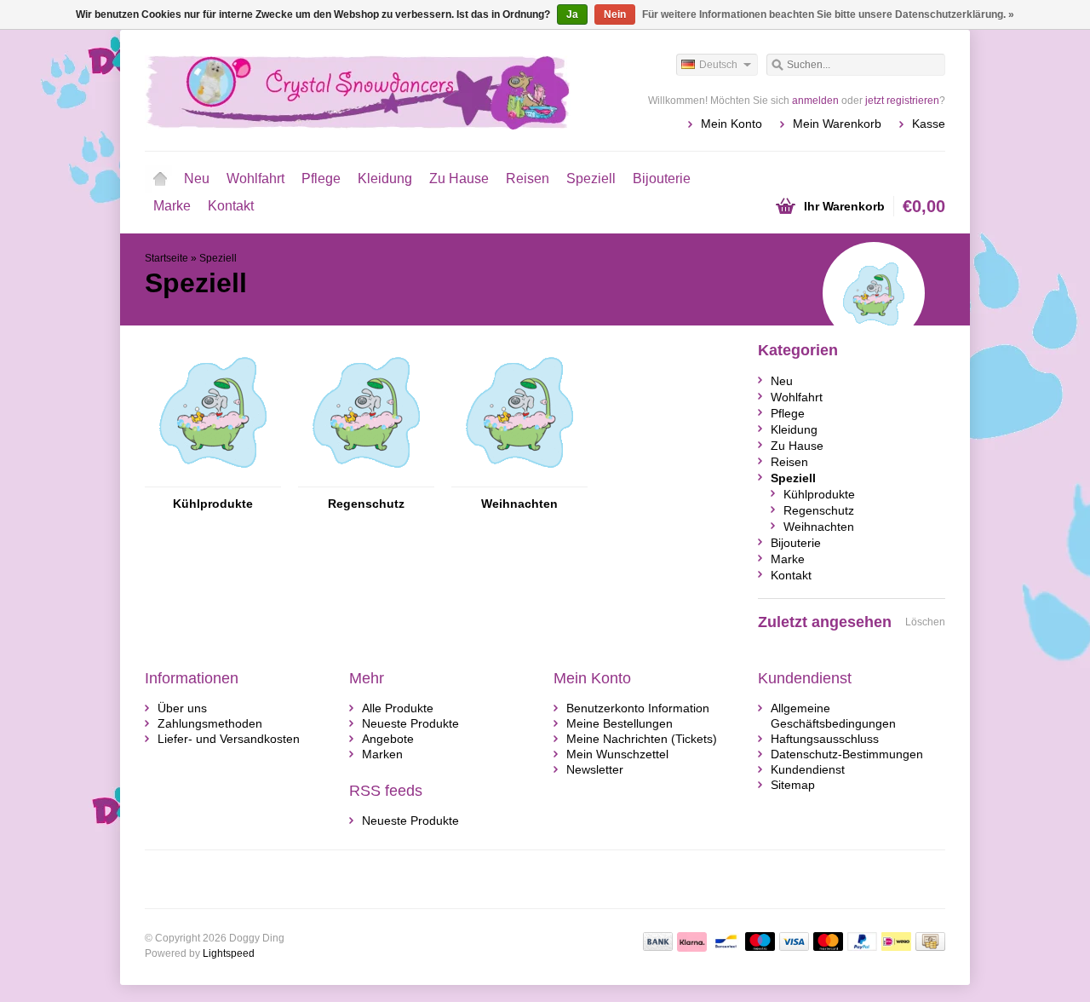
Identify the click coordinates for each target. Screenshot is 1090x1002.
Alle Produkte (397, 708)
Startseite (160, 179)
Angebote (388, 739)
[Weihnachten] (519, 479)
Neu (196, 178)
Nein (615, 14)
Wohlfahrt (255, 178)
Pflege (321, 178)
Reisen (527, 178)
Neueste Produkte (410, 723)
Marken (382, 754)
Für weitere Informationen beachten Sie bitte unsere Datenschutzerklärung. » (828, 14)
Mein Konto (731, 123)
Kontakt (231, 206)
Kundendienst (808, 769)
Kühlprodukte (213, 503)
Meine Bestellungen (619, 723)
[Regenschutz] (366, 479)
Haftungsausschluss (825, 739)
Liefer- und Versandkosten (229, 739)
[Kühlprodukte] (213, 479)
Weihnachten (519, 503)
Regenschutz (366, 503)
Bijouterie (662, 178)
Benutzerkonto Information (637, 708)
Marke (172, 206)
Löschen (925, 622)
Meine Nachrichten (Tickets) (641, 739)
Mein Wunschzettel (617, 754)
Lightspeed (229, 953)
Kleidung (385, 178)
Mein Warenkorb (837, 123)
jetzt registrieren (902, 101)
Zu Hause (459, 178)
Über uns (182, 708)
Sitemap (793, 785)
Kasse (928, 123)
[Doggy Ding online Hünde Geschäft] (345, 89)
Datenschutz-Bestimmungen (847, 754)
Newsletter (594, 769)
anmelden (815, 101)
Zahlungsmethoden (210, 723)
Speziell (591, 178)
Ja (572, 14)
